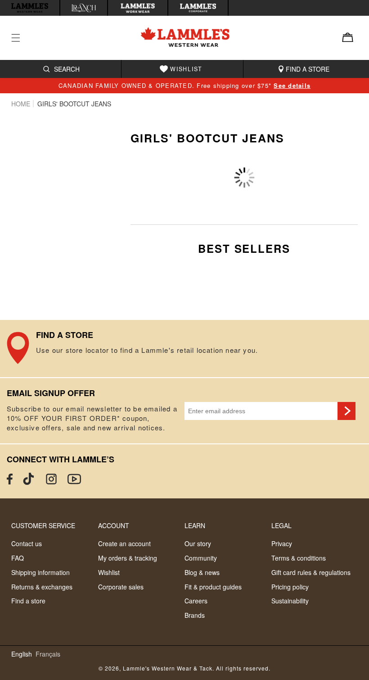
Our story (197, 543)
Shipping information (40, 572)
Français (48, 654)
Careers (195, 600)
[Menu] (21, 38)
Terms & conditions (298, 557)
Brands (194, 615)
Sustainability (290, 600)
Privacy (281, 543)
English (21, 654)
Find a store (28, 600)
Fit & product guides (213, 586)
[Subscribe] (347, 411)
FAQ (17, 557)
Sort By (252, 163)
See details (292, 85)
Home (20, 103)
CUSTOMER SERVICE (43, 525)
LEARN (194, 525)
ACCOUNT (113, 525)
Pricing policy (290, 586)
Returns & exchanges (41, 586)
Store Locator (184, 349)
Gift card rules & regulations (311, 572)
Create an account (124, 543)
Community (200, 557)
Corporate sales (121, 586)
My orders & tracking (127, 557)
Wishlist (109, 572)
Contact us (26, 543)
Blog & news (202, 572)
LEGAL (281, 525)
